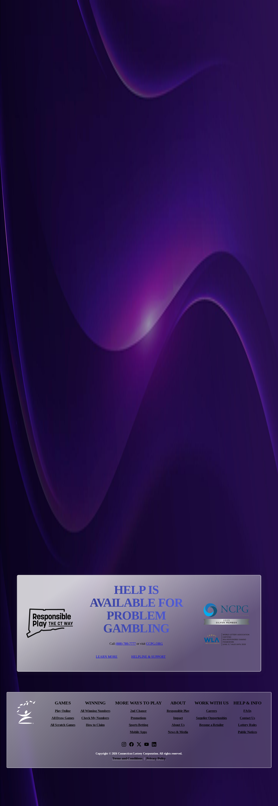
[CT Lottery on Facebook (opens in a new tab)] (131, 744)
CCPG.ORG (154, 643)
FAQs (247, 711)
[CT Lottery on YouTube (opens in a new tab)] (146, 744)
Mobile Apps (138, 732)
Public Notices (247, 732)
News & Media (178, 732)
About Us (178, 725)
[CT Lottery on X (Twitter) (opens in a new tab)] (139, 744)
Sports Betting (138, 725)
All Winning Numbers (95, 711)
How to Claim (95, 725)
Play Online (63, 711)
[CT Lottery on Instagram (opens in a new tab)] (124, 744)
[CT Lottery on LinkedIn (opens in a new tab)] (154, 744)
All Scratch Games (62, 725)
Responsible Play (178, 711)
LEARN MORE (106, 656)
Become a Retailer (211, 725)
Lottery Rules (247, 725)
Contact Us (247, 718)
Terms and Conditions (127, 758)
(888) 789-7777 (126, 643)
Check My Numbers (95, 718)
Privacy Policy (156, 758)
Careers (211, 711)
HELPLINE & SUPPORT (148, 656)
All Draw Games (62, 718)
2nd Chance (138, 711)
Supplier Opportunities (211, 718)
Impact (178, 718)
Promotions (138, 718)
